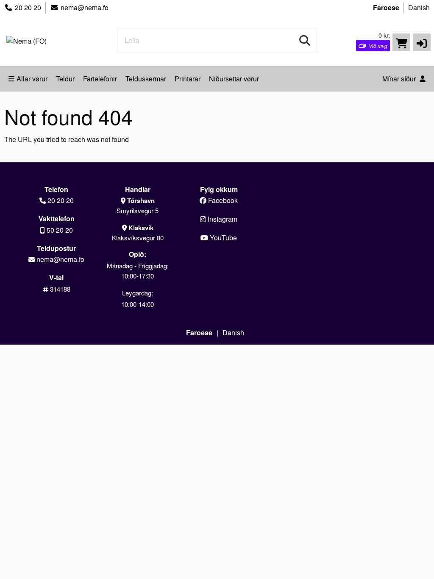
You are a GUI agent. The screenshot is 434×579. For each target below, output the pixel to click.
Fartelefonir (100, 79)
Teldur (65, 79)
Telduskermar (145, 79)
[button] (422, 42)
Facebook (222, 200)
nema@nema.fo (84, 7)
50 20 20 (60, 230)
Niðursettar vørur (234, 79)
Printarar (187, 79)
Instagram (221, 219)
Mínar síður (399, 79)
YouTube (222, 237)
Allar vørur (32, 79)
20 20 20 (28, 7)
